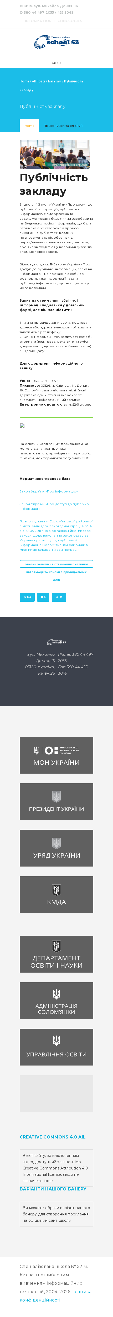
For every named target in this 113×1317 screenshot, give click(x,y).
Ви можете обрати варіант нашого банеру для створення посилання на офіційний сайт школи (56, 1214)
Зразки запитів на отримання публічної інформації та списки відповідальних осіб (56, 565)
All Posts (38, 81)
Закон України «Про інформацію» (49, 491)
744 (29, 597)
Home (24, 81)
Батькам (54, 81)
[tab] (29, 125)
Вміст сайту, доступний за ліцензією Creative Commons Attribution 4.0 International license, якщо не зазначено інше (55, 1168)
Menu (56, 63)
